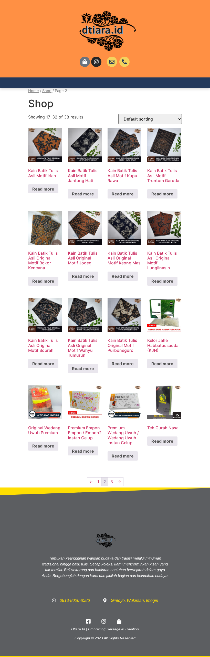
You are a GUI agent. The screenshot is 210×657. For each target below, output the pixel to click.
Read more (43, 189)
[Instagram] (96, 62)
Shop (46, 90)
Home (33, 90)
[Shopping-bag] (85, 62)
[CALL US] (124, 62)
